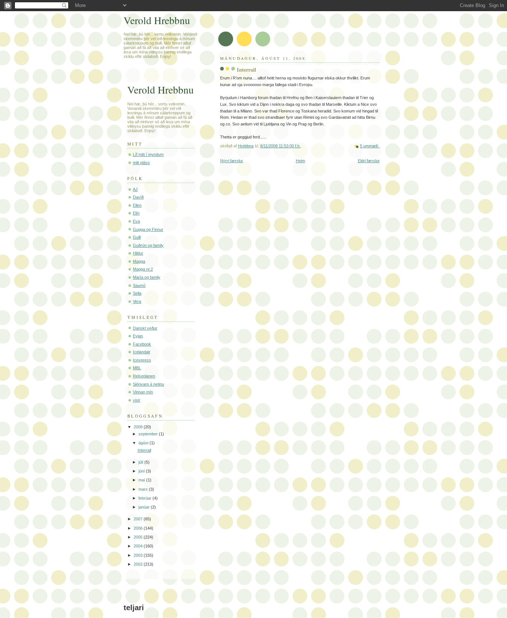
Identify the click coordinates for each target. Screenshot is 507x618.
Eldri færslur (369, 160)
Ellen (137, 205)
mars (143, 489)
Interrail (246, 69)
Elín (136, 213)
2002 (139, 564)
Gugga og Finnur (148, 229)
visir (136, 400)
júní (142, 471)
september (148, 434)
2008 (139, 427)
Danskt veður (145, 328)
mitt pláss (141, 162)
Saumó (139, 285)
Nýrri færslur (231, 160)
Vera (137, 301)
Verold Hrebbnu (157, 20)
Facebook (142, 344)
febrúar (145, 498)
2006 (139, 528)
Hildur (138, 253)
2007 (139, 519)
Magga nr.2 (143, 269)
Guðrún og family (148, 245)
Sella (137, 293)
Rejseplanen (144, 376)
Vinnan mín (143, 392)
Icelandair (141, 352)
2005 (139, 537)
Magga (139, 261)
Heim (300, 160)
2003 (139, 555)
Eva (136, 221)
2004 (139, 546)
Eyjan (138, 336)
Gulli (137, 237)
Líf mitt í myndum (148, 154)
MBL (137, 368)
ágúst (144, 443)
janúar (144, 507)
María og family (146, 277)
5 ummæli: (370, 146)
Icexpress (142, 360)
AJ (135, 189)
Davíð (138, 197)
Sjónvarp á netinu (148, 384)
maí (142, 480)
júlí (141, 462)
